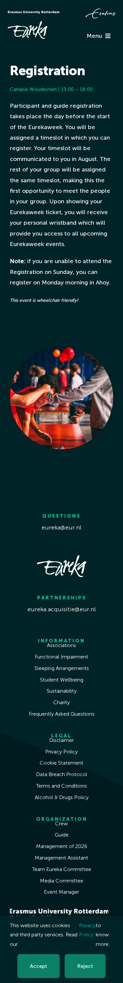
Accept (38, 966)
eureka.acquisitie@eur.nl (62, 609)
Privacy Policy (87, 930)
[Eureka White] (27, 24)
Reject (85, 966)
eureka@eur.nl (61, 527)
